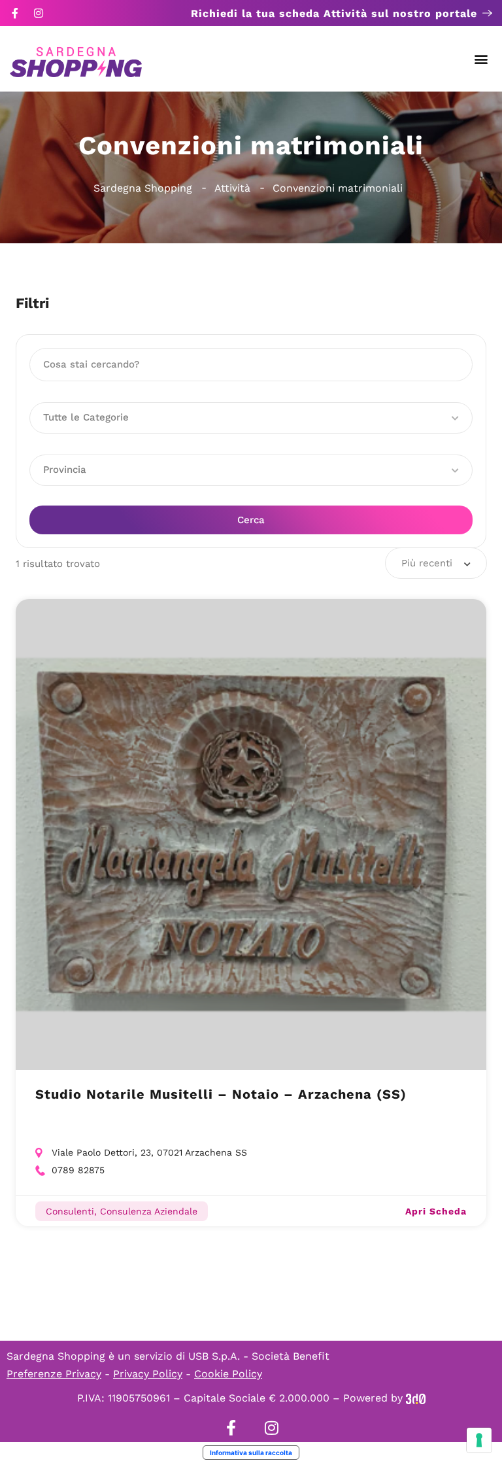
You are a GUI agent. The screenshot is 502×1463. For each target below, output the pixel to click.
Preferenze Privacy (54, 1374)
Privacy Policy (147, 1374)
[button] (481, 59)
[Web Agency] (416, 1398)
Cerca (251, 520)
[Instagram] (38, 13)
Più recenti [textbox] (426, 563)
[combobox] (436, 563)
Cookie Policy (228, 1374)
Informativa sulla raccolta (251, 1452)
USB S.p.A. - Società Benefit (258, 1356)
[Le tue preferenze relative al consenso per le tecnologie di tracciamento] (479, 1440)
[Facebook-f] (15, 13)
